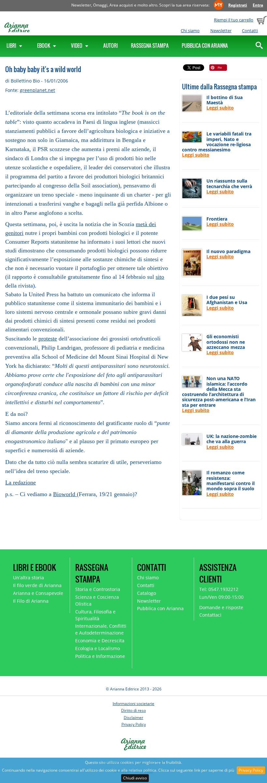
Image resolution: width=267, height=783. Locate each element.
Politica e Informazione (100, 656)
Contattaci (210, 615)
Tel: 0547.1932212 (218, 589)
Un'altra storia (28, 577)
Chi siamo (190, 30)
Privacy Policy (251, 770)
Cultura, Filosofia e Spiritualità (95, 615)
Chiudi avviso (135, 778)
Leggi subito (220, 108)
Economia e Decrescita (99, 640)
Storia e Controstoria (97, 589)
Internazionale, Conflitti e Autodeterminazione (100, 629)
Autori (110, 45)
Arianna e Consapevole (38, 593)
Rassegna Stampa (150, 45)
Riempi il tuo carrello (233, 20)
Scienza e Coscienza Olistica (97, 600)
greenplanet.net (37, 90)
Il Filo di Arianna (31, 601)
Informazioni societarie (133, 703)
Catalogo (146, 593)
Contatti (250, 30)
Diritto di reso (133, 710)
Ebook (44, 45)
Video (77, 45)
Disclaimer (133, 717)
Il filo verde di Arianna (37, 585)
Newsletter (221, 30)
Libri (12, 45)
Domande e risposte (221, 607)
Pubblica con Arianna (205, 45)
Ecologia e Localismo (97, 648)
